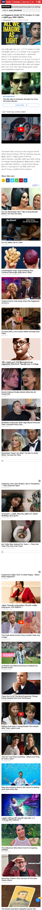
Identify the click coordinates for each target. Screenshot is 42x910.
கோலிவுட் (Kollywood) (15, 10)
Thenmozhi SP (7, 20)
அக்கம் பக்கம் (26, 2)
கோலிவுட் (8, 2)
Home (4, 10)
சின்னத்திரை (16, 2)
